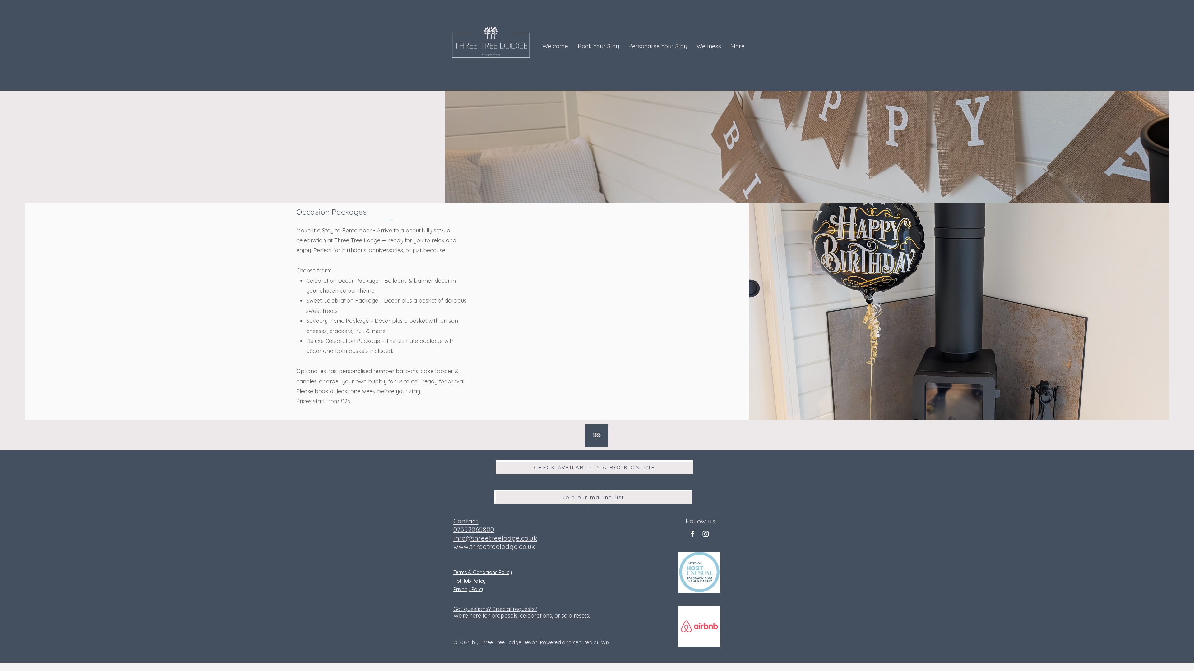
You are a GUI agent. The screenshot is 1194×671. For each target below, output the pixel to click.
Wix (605, 642)
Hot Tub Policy (469, 581)
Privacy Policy (469, 589)
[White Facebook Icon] (692, 534)
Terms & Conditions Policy (482, 572)
